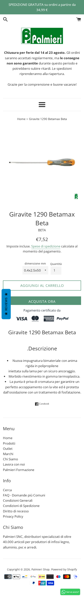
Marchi (8, 454)
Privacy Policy (13, 516)
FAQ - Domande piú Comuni (24, 495)
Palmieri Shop (40, 569)
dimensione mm (35, 263)
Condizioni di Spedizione (21, 505)
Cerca (7, 490)
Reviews (6, 304)
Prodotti (9, 443)
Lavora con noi (14, 464)
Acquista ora (42, 301)
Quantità (56, 264)
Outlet (8, 448)
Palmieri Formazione (18, 470)
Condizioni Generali (17, 500)
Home (8, 438)
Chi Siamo (10, 459)
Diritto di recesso (16, 511)
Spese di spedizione (45, 246)
